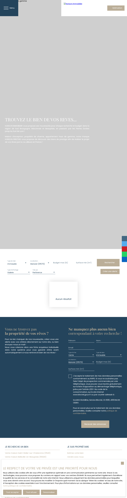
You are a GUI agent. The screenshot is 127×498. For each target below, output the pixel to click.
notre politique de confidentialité (17, 486)
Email (70, 348)
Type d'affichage (12, 270)
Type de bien (11, 261)
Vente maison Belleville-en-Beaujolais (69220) (25, 457)
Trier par (35, 270)
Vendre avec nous (75, 457)
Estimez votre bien (75, 453)
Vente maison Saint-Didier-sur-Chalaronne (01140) (27, 453)
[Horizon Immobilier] (81, 8)
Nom (98, 340)
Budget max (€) (60, 263)
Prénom (71, 340)
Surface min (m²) (84, 263)
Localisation (34, 261)
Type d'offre (72, 352)
